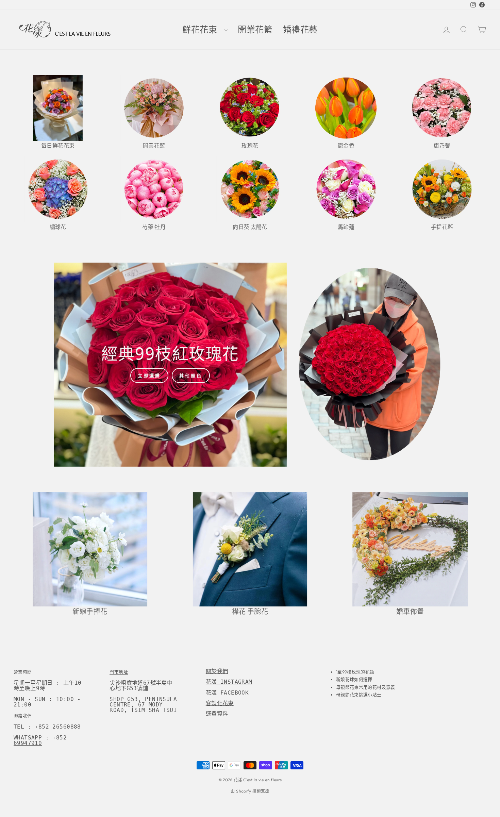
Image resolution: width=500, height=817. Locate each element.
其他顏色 (190, 375)
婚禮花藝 (300, 30)
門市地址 (119, 671)
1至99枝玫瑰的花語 (355, 671)
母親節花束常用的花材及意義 (365, 687)
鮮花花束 (202, 30)
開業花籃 (255, 30)
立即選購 (149, 375)
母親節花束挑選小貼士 (359, 694)
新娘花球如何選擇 (354, 679)
